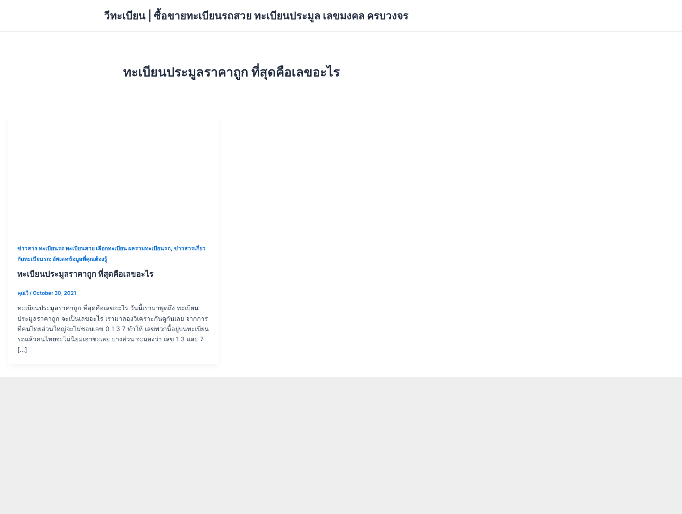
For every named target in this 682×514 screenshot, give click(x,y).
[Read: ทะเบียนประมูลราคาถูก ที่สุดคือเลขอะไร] (113, 173)
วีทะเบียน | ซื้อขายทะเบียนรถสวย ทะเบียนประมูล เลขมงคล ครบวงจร (256, 15)
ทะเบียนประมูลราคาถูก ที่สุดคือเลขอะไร (85, 274)
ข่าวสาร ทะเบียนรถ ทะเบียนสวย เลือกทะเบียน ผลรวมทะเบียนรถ (93, 248)
